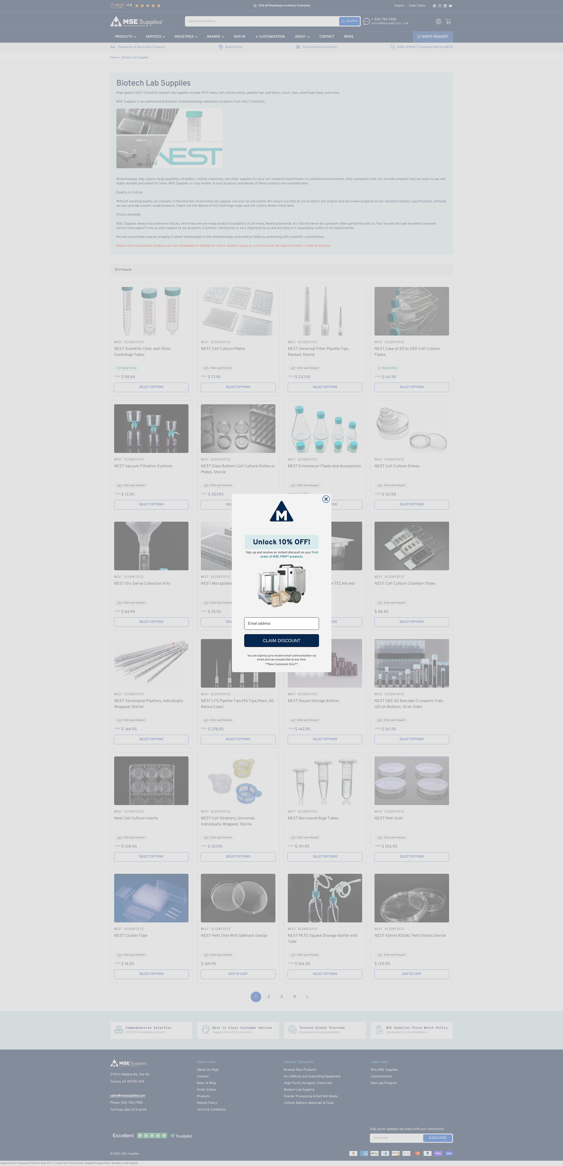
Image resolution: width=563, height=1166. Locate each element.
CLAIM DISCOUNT (281, 640)
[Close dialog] (326, 499)
